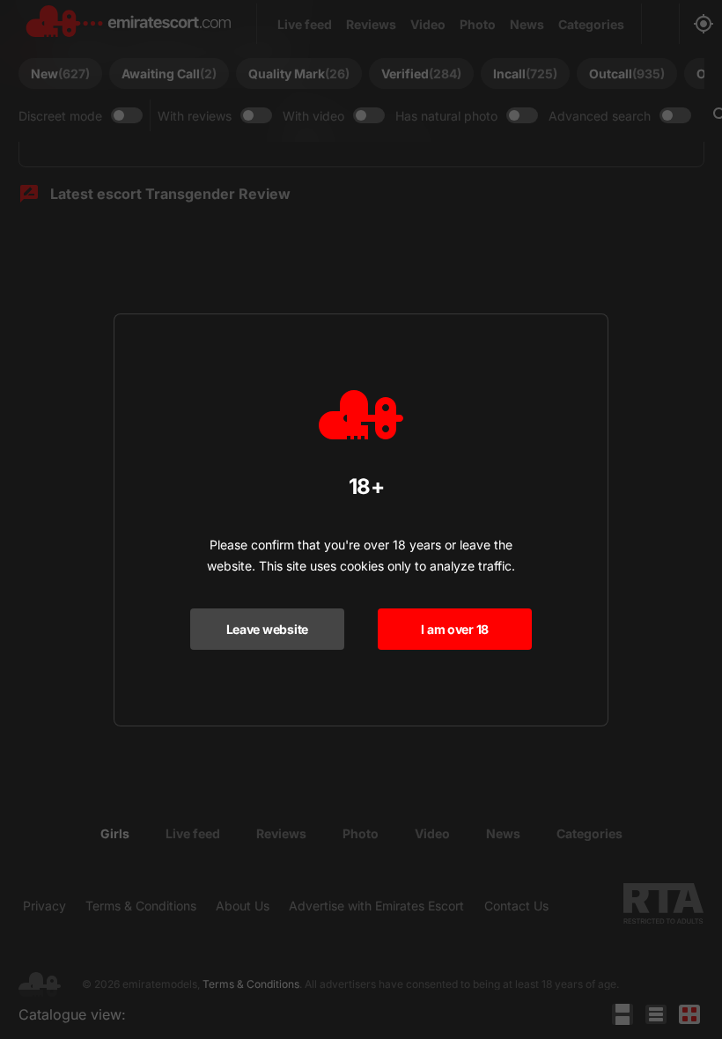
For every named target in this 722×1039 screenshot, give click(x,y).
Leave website (267, 629)
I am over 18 (455, 629)
